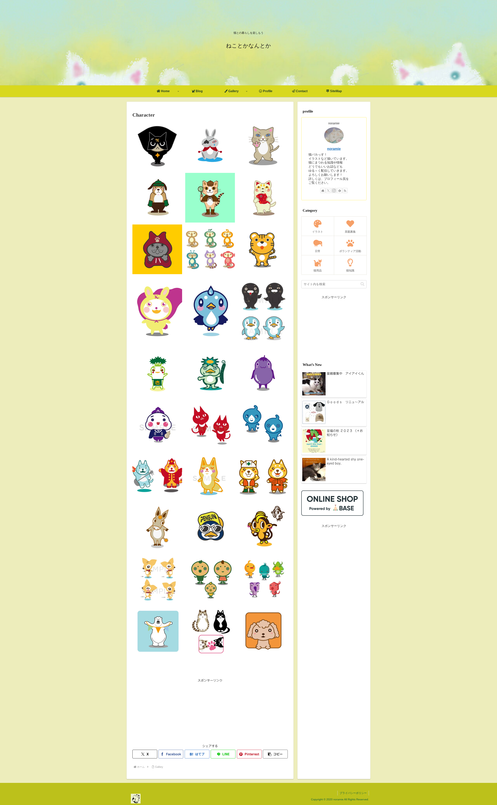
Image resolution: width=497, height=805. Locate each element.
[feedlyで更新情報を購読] (339, 190)
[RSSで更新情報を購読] (345, 190)
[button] (275, 754)
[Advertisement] (210, 710)
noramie (334, 149)
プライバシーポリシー (353, 793)
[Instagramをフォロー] (333, 190)
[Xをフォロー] (328, 190)
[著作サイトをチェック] (322, 190)
